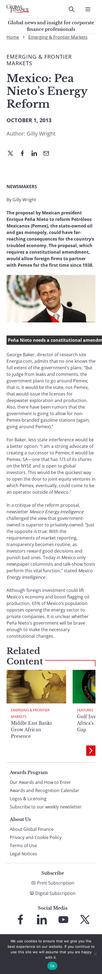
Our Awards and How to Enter (40, 782)
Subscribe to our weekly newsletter (46, 807)
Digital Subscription (55, 893)
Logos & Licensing (28, 799)
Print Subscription (55, 883)
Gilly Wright (41, 133)
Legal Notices (23, 854)
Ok (52, 966)
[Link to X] (85, 919)
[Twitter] (12, 154)
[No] (95, 954)
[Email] (48, 154)
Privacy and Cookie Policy (35, 837)
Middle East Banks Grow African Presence (31, 729)
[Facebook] (24, 154)
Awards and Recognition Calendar (44, 790)
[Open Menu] (88, 9)
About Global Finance (32, 829)
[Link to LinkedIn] (42, 919)
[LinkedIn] (36, 154)
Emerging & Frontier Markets (58, 37)
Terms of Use (23, 846)
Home (13, 37)
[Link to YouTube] (63, 919)
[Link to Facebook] (20, 919)
